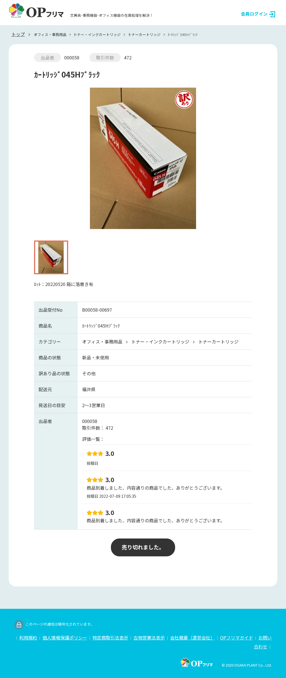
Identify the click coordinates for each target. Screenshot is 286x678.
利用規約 (28, 637)
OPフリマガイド (236, 637)
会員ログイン (254, 13)
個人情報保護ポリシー (64, 637)
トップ (18, 34)
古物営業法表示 (149, 637)
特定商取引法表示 (110, 637)
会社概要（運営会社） (192, 637)
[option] (143, 161)
